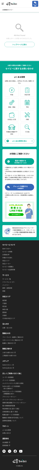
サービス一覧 (6, 279)
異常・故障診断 (7, 288)
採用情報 (5, 445)
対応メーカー (6, 264)
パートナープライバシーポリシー (12, 400)
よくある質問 (6, 430)
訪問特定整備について (9, 421)
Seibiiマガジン (7, 365)
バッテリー (5, 285)
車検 (3, 291)
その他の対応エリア (8, 318)
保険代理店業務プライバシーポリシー (14, 403)
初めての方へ (6, 249)
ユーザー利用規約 (8, 377)
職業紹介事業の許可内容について (12, 418)
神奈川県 (5, 309)
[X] (9, 452)
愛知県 (4, 312)
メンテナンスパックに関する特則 (12, 383)
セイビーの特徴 (7, 252)
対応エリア (5, 261)
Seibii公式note (7, 368)
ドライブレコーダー (8, 282)
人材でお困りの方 (8, 352)
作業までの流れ (7, 258)
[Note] (4, 452)
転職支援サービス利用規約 (10, 415)
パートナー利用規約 (8, 380)
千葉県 (4, 303)
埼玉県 (4, 306)
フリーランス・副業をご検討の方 (12, 337)
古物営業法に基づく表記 (10, 412)
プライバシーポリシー (9, 397)
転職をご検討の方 (8, 343)
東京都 (4, 300)
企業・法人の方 (7, 328)
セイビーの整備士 (8, 267)
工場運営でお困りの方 (9, 355)
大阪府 (4, 315)
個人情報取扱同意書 (8, 406)
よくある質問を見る (19, 141)
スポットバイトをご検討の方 (11, 340)
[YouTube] (20, 452)
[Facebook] (15, 452)
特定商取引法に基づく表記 (10, 409)
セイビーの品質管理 (8, 270)
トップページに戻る (19, 44)
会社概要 (5, 442)
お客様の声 (5, 255)
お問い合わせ (6, 433)
